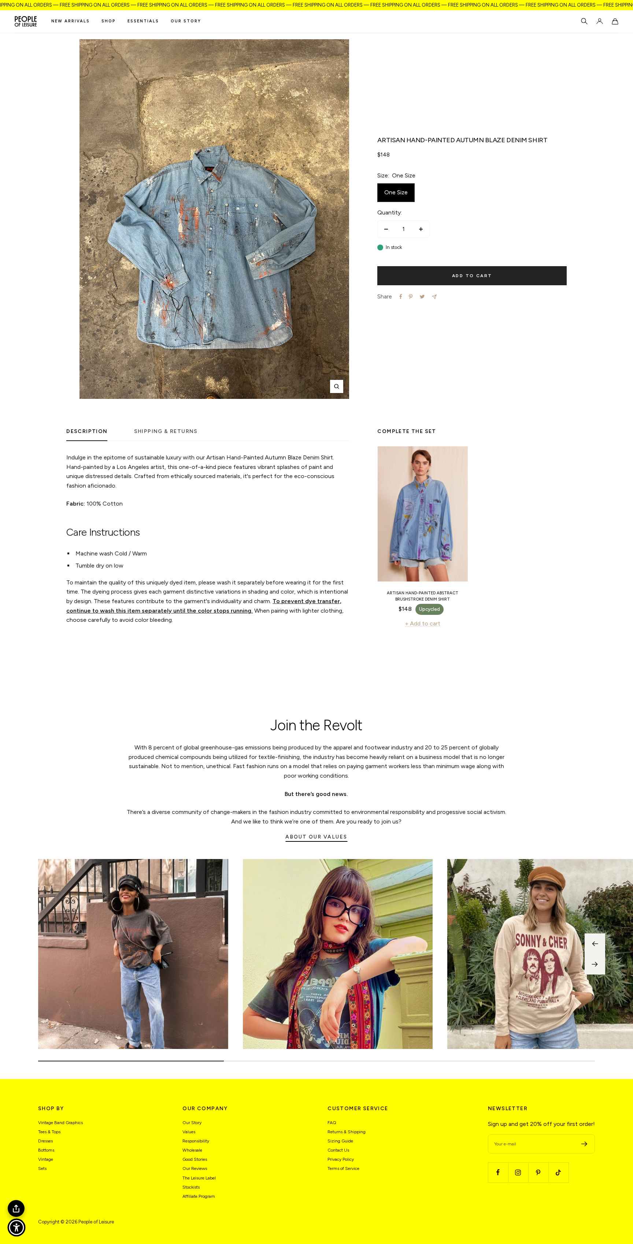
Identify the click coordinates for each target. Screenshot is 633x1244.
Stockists (191, 1187)
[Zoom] (336, 386)
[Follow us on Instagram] (518, 1172)
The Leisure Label (199, 1178)
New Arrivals (70, 21)
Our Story (186, 21)
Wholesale (192, 1150)
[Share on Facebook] (400, 296)
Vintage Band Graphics (60, 1122)
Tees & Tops (49, 1131)
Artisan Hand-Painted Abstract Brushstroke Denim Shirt (422, 596)
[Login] (599, 21)
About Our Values (316, 837)
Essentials (143, 21)
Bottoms (46, 1150)
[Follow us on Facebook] (498, 1172)
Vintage (45, 1159)
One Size (396, 192)
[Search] (584, 21)
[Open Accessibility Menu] (16, 1227)
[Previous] (595, 943)
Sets (42, 1168)
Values (188, 1131)
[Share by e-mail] (434, 296)
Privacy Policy (340, 1159)
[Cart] (615, 21)
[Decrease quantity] (386, 229)
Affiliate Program (198, 1196)
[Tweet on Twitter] (422, 296)
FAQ (331, 1122)
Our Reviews (194, 1168)
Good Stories (194, 1159)
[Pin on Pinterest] (410, 296)
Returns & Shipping (346, 1131)
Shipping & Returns (166, 431)
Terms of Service (343, 1168)
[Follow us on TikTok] (558, 1172)
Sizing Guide (340, 1141)
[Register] (584, 1143)
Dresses (45, 1141)
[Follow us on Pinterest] (538, 1172)
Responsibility (195, 1141)
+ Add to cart (422, 623)
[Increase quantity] (420, 229)
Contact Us (338, 1150)
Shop (108, 21)
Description (86, 431)
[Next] (595, 964)
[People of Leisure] (26, 21)
